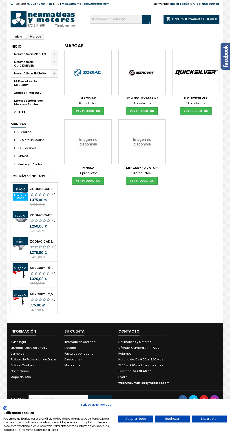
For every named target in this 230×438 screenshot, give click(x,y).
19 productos (142, 103)
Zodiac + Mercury (27, 93)
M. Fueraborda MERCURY (25, 83)
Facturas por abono (78, 353)
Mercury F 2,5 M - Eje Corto (43, 294)
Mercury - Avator (29, 164)
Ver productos (88, 111)
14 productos (88, 173)
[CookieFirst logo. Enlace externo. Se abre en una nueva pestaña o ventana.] (5, 408)
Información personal (80, 342)
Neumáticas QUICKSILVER (24, 64)
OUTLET (20, 112)
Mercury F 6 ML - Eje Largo (43, 268)
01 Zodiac (24, 132)
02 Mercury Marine (31, 140)
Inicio (16, 46)
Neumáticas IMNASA (30, 73)
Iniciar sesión (179, 4)
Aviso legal (19, 342)
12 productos (195, 103)
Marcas (18, 124)
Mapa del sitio (21, 377)
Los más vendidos (28, 176)
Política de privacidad (96, 405)
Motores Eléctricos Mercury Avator (28, 102)
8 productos (88, 103)
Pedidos (70, 348)
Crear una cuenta (206, 4)
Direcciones (73, 359)
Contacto (128, 331)
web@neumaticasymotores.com (85, 4)
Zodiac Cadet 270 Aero (43, 189)
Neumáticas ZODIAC (30, 54)
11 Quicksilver (26, 148)
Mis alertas (72, 365)
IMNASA (23, 156)
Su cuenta (74, 331)
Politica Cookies (22, 365)
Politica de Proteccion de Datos (33, 359)
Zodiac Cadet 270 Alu (43, 241)
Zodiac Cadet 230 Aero (43, 215)
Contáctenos (20, 371)
